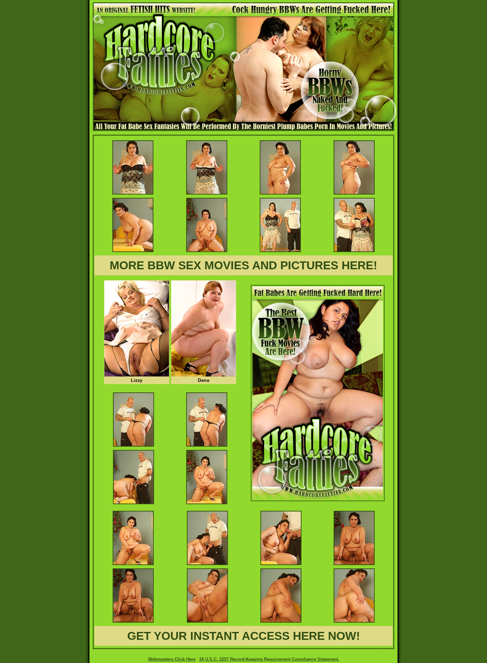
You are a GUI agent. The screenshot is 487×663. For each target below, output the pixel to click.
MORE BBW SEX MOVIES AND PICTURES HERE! (243, 265)
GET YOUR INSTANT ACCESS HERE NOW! (243, 635)
